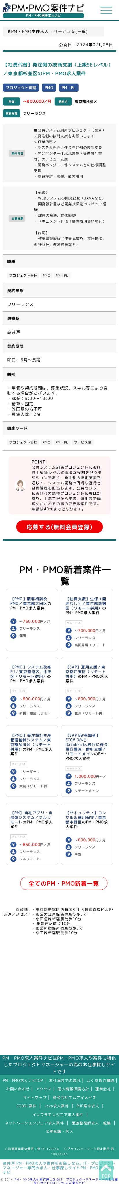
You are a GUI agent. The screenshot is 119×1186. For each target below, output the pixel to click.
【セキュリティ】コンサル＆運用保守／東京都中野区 (86, 817)
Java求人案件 (56, 1106)
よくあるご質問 (100, 1080)
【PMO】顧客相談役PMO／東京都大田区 (28, 601)
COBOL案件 (27, 1106)
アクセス (44, 1089)
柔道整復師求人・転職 (91, 1123)
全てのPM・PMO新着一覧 (64, 883)
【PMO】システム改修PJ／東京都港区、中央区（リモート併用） (31, 672)
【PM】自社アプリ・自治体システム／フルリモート (31, 817)
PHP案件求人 (88, 1106)
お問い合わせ (18, 1089)
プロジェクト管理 (23, 276)
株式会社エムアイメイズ (74, 1097)
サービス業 (83, 442)
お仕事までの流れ (65, 1080)
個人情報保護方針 (73, 1089)
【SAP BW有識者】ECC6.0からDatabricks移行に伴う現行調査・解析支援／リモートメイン (87, 744)
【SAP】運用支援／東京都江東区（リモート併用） (86, 672)
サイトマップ (35, 1097)
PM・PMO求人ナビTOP (23, 1080)
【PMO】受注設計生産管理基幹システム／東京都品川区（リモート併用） (30, 742)
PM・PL (62, 276)
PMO (46, 276)
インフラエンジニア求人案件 (57, 1114)
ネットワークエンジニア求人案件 (34, 1123)
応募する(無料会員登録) (59, 527)
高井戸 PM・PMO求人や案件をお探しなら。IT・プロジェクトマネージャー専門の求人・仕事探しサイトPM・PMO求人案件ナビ (59, 1168)
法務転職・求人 (59, 1131)
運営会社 (103, 1089)
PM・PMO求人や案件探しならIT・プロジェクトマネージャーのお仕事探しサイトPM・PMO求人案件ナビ (66, 1181)
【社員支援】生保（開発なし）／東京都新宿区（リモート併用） (86, 603)
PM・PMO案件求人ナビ (43, 15)
